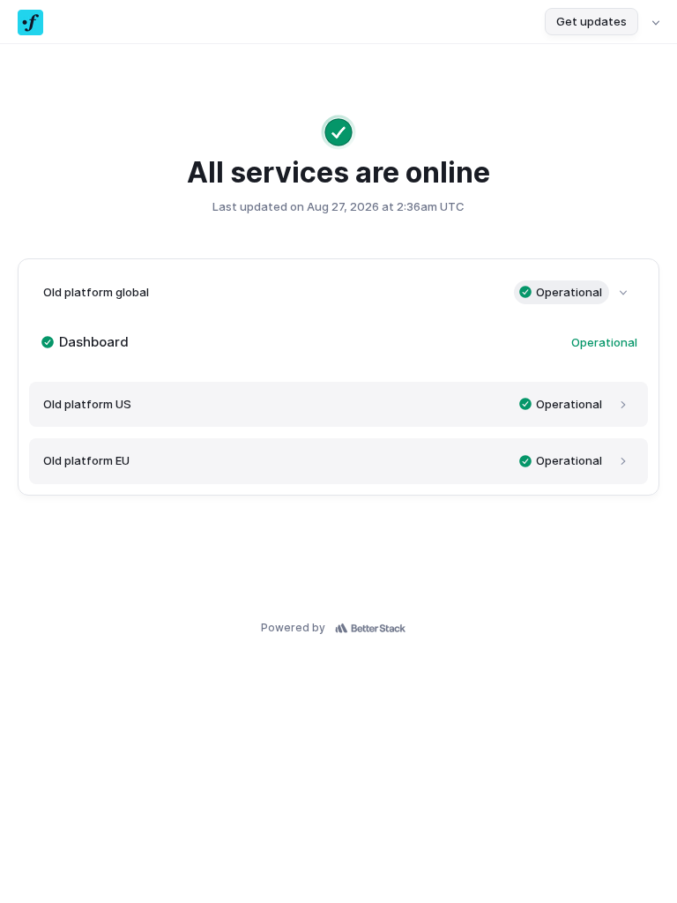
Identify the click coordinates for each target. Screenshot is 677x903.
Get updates (591, 21)
